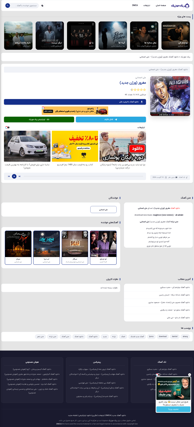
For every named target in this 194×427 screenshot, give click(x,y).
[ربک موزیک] (180, 5)
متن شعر (40, 336)
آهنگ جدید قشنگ (137, 336)
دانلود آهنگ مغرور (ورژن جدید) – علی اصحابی (168, 69)
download (163, 336)
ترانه (114, 336)
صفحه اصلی (161, 5)
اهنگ (123, 336)
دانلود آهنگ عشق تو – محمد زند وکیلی (175, 310)
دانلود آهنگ (93, 336)
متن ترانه (52, 336)
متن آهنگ (65, 336)
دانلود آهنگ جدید (119, 415)
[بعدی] (20, 176)
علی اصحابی (144, 222)
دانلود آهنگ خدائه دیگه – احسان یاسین (174, 295)
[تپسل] (43, 107)
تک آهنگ (182, 177)
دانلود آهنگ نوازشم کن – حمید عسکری (175, 287)
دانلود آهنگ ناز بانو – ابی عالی (178, 317)
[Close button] (189, 374)
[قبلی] (9, 176)
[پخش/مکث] (14, 176)
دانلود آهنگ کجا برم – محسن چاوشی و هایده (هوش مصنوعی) (32, 384)
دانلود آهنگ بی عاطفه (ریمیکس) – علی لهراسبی (97, 383)
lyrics (151, 336)
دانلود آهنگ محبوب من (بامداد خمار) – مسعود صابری (169, 302)
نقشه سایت (72, 415)
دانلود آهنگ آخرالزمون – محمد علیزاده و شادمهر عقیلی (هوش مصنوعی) (32, 374)
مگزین (94, 415)
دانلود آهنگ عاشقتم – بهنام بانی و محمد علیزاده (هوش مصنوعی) (32, 379)
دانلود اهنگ (79, 336)
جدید (105, 336)
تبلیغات (146, 5)
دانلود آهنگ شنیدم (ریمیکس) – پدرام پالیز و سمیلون (97, 396)
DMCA (135, 5)
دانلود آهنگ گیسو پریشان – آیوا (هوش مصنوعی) (32, 369)
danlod (174, 336)
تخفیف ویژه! (173, 409)
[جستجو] (7, 5)
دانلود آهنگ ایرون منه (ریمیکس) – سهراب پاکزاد (97, 369)
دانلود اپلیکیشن (85, 415)
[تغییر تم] (42, 5)
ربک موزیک (185, 57)
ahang (185, 336)
